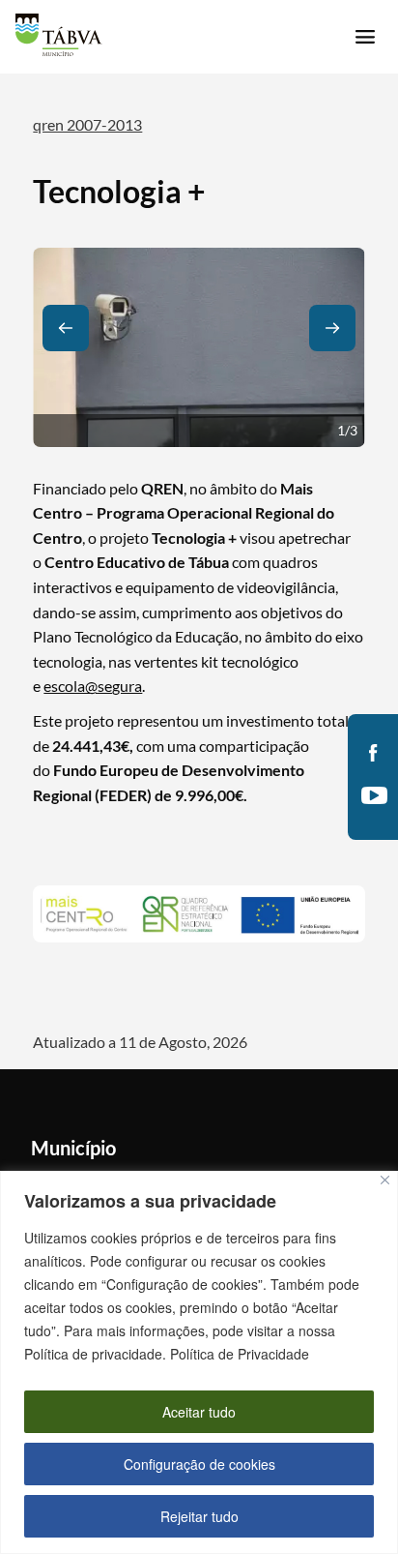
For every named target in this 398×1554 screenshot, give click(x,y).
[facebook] (373, 753)
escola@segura (92, 685)
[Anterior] (66, 328)
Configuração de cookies (199, 1464)
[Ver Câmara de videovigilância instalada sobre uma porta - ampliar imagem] (198, 347)
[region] (199, 1362)
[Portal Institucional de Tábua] (58, 35)
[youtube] (373, 795)
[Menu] (365, 37)
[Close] (385, 1180)
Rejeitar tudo (199, 1516)
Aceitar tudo (199, 1411)
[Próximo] (332, 328)
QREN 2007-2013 (87, 124)
